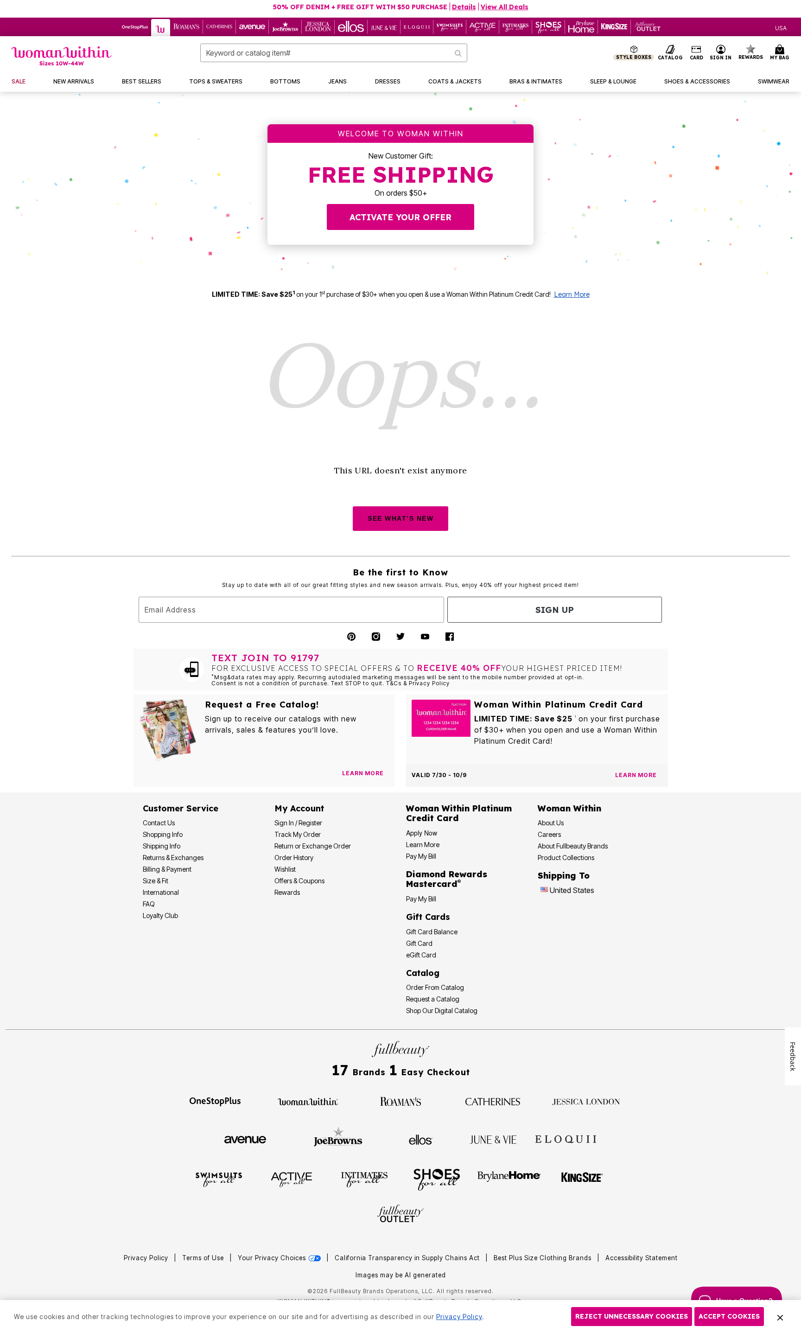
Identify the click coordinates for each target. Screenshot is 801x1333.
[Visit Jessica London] (586, 1100)
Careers (549, 834)
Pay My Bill (421, 856)
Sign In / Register (298, 823)
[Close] (780, 1316)
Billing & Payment (167, 869)
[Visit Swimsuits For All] (219, 1179)
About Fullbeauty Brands (573, 846)
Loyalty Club (160, 915)
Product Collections (566, 857)
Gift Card (419, 943)
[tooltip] (135, 27)
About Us (551, 823)
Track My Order (297, 834)
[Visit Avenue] (245, 1138)
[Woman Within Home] (61, 56)
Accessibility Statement (641, 1258)
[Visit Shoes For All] (436, 1179)
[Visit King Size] (582, 1179)
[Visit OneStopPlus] (215, 1100)
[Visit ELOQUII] (565, 1138)
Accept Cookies (729, 1316)
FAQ (149, 904)
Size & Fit (155, 881)
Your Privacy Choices (273, 1258)
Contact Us (159, 823)
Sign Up (554, 610)
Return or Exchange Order (312, 846)
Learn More (572, 294)
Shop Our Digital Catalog (441, 1010)
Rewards (287, 892)
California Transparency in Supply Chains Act (408, 1258)
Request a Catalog (432, 999)
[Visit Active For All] (291, 1179)
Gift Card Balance (432, 932)
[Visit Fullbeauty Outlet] (400, 1214)
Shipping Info (161, 846)
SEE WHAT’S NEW (400, 518)
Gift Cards (428, 917)
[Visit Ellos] (420, 1138)
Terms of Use (203, 1258)
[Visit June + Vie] (493, 1138)
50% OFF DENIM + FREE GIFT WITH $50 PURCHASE (360, 7)
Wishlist (285, 869)
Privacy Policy (146, 1258)
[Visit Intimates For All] (364, 1179)
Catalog (422, 973)
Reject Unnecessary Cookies (631, 1316)
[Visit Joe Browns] (338, 1138)
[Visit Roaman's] (400, 1100)
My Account (299, 808)
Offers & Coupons (299, 881)
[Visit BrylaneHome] (509, 1179)
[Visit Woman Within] (308, 1100)
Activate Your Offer (400, 217)
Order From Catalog (435, 987)
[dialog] (781, 27)
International (161, 892)
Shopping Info (163, 834)
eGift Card (421, 955)
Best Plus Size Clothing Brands (543, 1258)
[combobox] (333, 53)
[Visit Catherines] (493, 1100)
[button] (720, 53)
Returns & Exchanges (173, 857)
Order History (293, 857)
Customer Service (180, 808)
